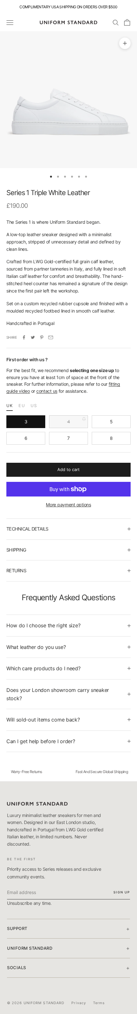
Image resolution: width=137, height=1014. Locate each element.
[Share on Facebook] (23, 337)
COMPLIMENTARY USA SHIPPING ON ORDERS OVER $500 (68, 6)
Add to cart (68, 469)
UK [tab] (9, 405)
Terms (99, 1003)
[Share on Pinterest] (41, 337)
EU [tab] (21, 405)
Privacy (78, 1003)
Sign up (121, 892)
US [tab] (34, 405)
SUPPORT (68, 929)
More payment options (68, 504)
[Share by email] (50, 337)
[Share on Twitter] (32, 337)
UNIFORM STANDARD (68, 948)
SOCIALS (68, 968)
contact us (46, 391)
